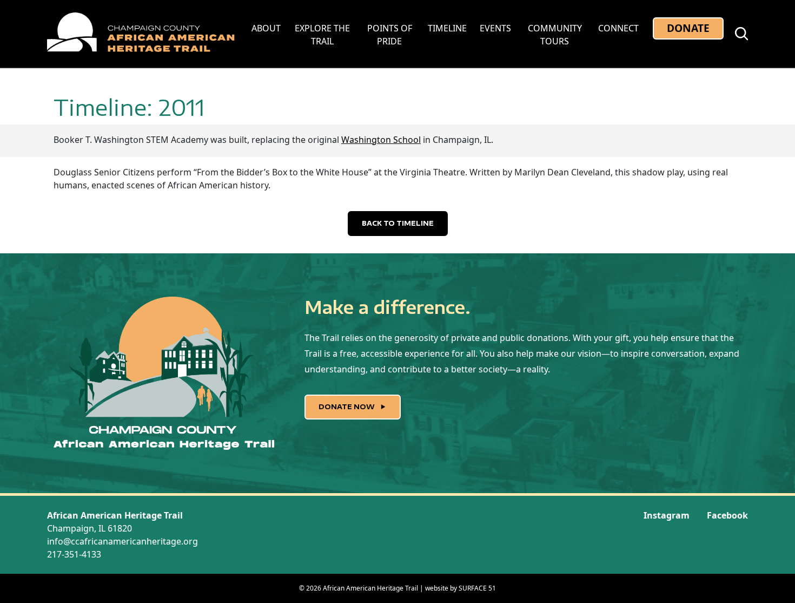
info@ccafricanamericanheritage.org (122, 541)
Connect (618, 28)
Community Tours (555, 34)
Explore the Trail (322, 34)
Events (495, 28)
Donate (688, 28)
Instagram (667, 515)
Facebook (727, 515)
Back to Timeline (398, 223)
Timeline (447, 28)
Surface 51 (477, 588)
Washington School (381, 140)
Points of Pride (389, 34)
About (266, 28)
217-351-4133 (74, 554)
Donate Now (347, 407)
